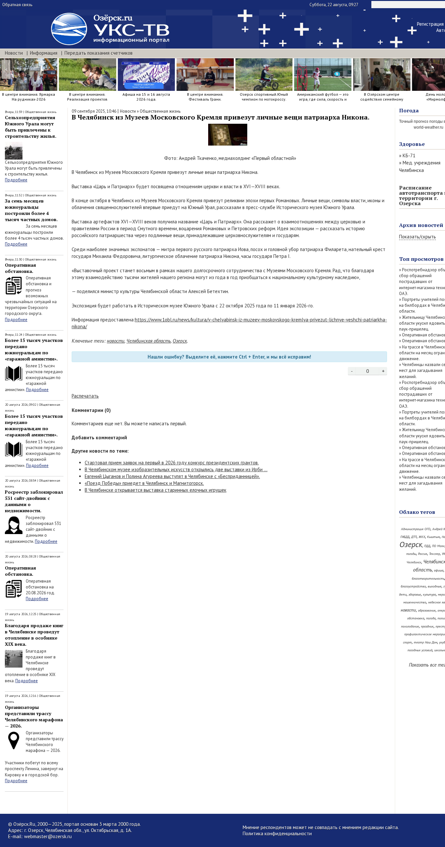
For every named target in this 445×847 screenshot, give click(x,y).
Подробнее (16, 180)
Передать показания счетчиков (99, 53)
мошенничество (414, 602)
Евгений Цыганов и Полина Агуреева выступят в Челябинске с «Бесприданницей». (172, 476)
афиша (438, 570)
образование (427, 610)
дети (403, 594)
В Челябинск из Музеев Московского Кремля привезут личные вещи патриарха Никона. (220, 117)
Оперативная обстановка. (20, 268)
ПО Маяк (438, 546)
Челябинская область (148, 341)
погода (431, 618)
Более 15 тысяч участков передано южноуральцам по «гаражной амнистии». (34, 349)
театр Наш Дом (425, 642)
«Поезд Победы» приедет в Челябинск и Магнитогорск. (144, 483)
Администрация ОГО (415, 529)
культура (429, 594)
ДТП (414, 537)
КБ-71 (409, 155)
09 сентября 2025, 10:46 (94, 111)
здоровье (415, 594)
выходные (434, 586)
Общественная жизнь (40, 112)
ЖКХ (422, 537)
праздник (427, 626)
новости (115, 341)
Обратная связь (17, 4)
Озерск (180, 341)
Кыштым (433, 537)
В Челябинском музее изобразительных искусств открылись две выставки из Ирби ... (176, 469)
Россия (422, 554)
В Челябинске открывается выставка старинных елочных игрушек (155, 490)
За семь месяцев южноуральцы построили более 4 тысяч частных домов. (31, 210)
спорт (407, 642)
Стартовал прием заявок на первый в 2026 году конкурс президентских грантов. (172, 462)
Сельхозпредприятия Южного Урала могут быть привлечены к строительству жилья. (30, 126)
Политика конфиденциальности (277, 833)
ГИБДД (404, 537)
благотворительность (428, 578)
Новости (14, 53)
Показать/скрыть (417, 236)
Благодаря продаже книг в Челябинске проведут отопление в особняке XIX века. (34, 634)
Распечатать (85, 396)
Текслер (434, 554)
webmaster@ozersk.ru (48, 836)
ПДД (427, 546)
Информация (43, 53)
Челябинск (414, 562)
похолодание (410, 626)
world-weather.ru (428, 127)
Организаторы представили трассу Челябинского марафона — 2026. (34, 716)
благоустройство (413, 586)
